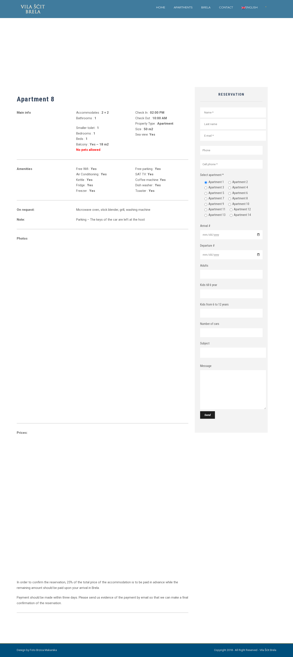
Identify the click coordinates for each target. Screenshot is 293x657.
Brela (205, 7)
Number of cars (209, 324)
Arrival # (205, 226)
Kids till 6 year (208, 285)
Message (205, 366)
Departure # (207, 246)
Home (160, 7)
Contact (226, 7)
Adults (204, 265)
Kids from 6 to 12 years (214, 304)
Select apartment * (212, 175)
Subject (205, 343)
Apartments (183, 7)
